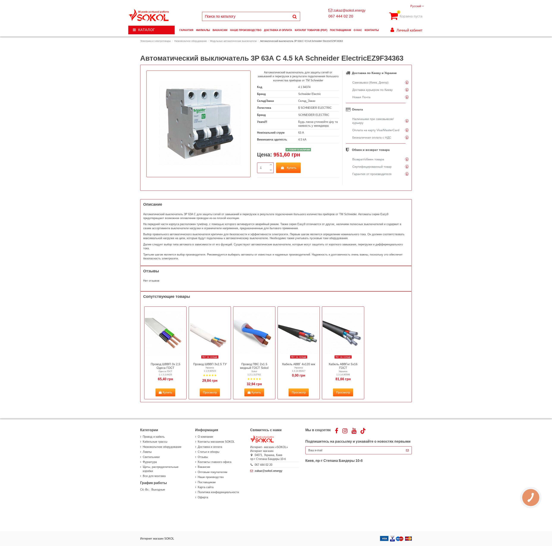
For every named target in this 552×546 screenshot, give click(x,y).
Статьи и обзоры (208, 451)
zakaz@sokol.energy (349, 10)
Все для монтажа (154, 476)
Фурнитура (150, 462)
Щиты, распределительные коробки (160, 468)
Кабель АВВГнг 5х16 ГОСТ (343, 365)
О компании (205, 436)
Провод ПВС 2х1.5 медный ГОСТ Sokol (254, 365)
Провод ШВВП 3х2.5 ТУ (210, 364)
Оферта (203, 497)
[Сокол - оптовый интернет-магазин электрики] (149, 15)
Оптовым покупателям (212, 472)
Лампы (147, 451)
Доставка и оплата (210, 446)
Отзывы (203, 457)
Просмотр (210, 392)
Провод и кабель (154, 436)
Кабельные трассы (155, 441)
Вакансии (204, 467)
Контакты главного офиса (214, 462)
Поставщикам (207, 482)
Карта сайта (205, 487)
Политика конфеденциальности (218, 492)
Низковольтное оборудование (162, 446)
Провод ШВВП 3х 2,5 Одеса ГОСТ (165, 365)
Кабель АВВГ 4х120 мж (298, 364)
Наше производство (211, 477)
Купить (291, 167)
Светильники (151, 457)
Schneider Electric (309, 94)
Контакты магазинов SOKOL (216, 441)
